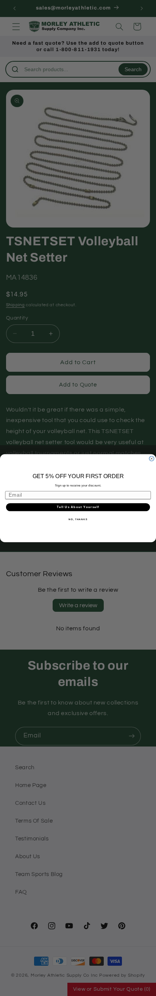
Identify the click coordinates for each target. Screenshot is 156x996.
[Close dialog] (151, 458)
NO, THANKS (78, 518)
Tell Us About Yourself (78, 507)
